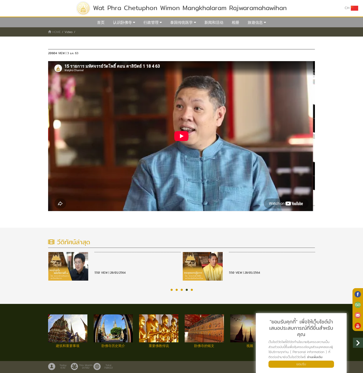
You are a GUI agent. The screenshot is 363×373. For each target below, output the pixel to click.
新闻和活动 (213, 22)
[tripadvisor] (357, 304)
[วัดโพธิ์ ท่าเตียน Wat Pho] (357, 293)
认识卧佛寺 (122, 22)
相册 (235, 22)
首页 (101, 22)
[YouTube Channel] (357, 325)
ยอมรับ (301, 364)
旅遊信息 (255, 22)
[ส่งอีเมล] (357, 314)
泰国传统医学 (181, 22)
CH (348, 8)
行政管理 (151, 22)
